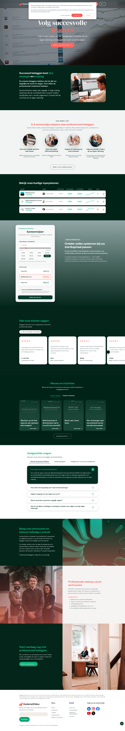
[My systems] (122, 723)
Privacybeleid (73, 710)
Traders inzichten (68, 396)
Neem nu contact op (27, 664)
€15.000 (31, 255)
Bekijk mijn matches (35, 297)
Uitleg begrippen (60, 462)
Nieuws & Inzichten (57, 717)
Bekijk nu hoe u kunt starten (61, 45)
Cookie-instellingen (65, 15)
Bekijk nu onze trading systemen (62, 167)
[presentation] (108, 352)
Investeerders (55, 715)
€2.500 (23, 252)
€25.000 (39, 255)
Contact (71, 716)
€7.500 (39, 252)
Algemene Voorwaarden (73, 713)
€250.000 (31, 259)
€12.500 (23, 255)
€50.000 (47, 255)
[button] (102, 4)
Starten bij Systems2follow (39, 462)
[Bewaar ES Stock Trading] (103, 209)
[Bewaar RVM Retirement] (103, 194)
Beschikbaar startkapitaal (27, 241)
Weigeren (88, 15)
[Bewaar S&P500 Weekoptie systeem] (103, 201)
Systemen (54, 710)
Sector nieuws (55, 396)
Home (53, 708)
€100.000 (23, 259)
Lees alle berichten (62, 436)
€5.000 (31, 252)
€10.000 (47, 252)
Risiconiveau (23, 267)
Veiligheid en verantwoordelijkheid (83, 462)
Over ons (72, 708)
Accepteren (77, 15)
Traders (53, 712)
